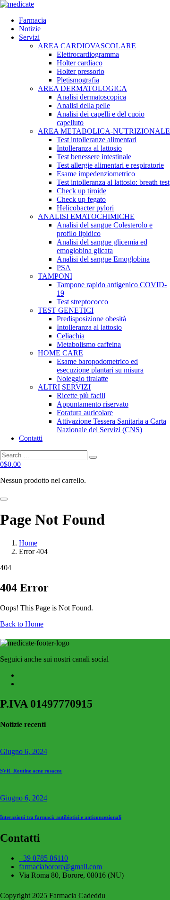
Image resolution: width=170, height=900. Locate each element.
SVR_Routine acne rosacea (31, 770)
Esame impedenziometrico (96, 174)
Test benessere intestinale (94, 157)
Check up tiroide (81, 191)
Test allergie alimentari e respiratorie (110, 165)
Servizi (29, 37)
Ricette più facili (81, 395)
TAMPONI (55, 276)
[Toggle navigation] (4, 499)
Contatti (30, 438)
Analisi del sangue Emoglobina (103, 259)
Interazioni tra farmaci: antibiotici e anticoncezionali (60, 817)
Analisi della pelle (83, 105)
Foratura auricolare (85, 413)
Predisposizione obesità (91, 319)
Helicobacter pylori (85, 208)
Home (28, 543)
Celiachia (71, 336)
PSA (64, 268)
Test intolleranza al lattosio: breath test (113, 182)
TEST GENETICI (66, 310)
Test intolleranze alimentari (96, 140)
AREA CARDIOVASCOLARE (87, 46)
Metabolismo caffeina (89, 344)
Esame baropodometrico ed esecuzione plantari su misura (100, 365)
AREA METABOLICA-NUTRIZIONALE (104, 131)
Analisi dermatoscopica (91, 97)
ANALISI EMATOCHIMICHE (86, 216)
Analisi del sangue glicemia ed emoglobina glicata (102, 246)
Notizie (30, 29)
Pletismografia (78, 80)
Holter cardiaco (79, 63)
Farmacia (32, 20)
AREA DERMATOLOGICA (82, 88)
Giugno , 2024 (23, 751)
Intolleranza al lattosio (89, 148)
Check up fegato (81, 199)
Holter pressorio (80, 71)
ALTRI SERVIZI (64, 387)
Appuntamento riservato (92, 404)
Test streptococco (82, 302)
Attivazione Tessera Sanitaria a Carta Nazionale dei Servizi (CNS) (111, 425)
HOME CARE (60, 353)
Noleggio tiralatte (82, 378)
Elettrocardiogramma (88, 54)
